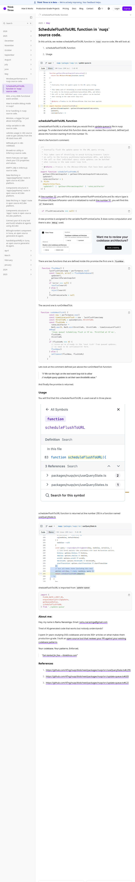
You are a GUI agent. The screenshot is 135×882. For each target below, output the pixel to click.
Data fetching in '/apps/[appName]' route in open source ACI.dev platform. (18, 179)
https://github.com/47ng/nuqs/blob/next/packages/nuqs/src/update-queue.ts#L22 (87, 682)
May (6, 74)
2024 (5, 269)
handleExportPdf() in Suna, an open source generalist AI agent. (18, 243)
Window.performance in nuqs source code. (16, 80)
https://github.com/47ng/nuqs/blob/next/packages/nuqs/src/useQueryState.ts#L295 (88, 670)
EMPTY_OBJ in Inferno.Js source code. (16, 169)
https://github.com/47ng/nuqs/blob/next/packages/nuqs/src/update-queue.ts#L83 (87, 676)
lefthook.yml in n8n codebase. (14, 144)
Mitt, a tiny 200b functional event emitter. (18, 97)
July (6, 64)
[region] (85, 168)
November (9, 45)
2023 (5, 274)
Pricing (66, 8)
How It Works (27, 8)
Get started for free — (52, 655)
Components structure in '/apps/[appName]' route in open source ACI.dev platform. (18, 192)
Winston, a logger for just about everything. (17, 119)
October (8, 50)
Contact (89, 8)
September (9, 55)
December (9, 40)
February (9, 260)
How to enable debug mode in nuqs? (18, 104)
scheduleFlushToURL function (57, 121)
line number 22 (48, 196)
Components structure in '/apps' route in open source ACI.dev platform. (18, 213)
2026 (5, 31)
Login (117, 8)
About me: (45, 616)
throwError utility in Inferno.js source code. (16, 151)
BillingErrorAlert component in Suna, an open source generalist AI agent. (18, 233)
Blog (81, 8)
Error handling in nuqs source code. (16, 112)
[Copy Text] (129, 147)
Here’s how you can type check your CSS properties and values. (17, 160)
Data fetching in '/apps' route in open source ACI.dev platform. (19, 203)
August (8, 59)
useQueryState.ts (47, 517)
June (7, 69)
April (7, 250)
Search (18, 23)
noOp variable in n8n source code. (15, 126)
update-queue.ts (103, 126)
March (7, 255)
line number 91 (103, 200)
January (8, 265)
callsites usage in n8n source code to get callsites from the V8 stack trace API (19, 136)
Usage (42, 392)
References (45, 663)
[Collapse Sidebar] (31, 17)
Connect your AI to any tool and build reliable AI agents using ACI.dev (18, 223)
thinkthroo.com (70, 655)
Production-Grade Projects (47, 8)
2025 (5, 36)
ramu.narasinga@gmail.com (93, 622)
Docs (74, 8)
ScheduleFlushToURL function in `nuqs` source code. (15, 89)
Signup (127, 8)
